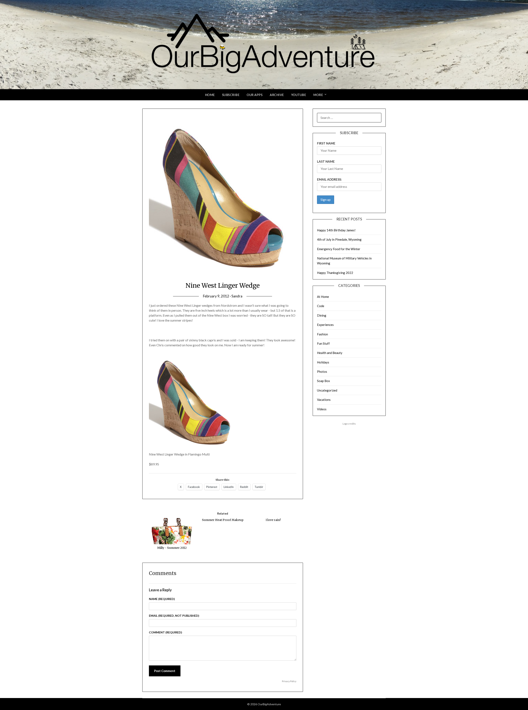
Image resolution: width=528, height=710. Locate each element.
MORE (318, 95)
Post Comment (164, 671)
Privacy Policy (289, 681)
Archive (277, 95)
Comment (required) (165, 632)
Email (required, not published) (174, 615)
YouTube (298, 95)
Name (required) (162, 599)
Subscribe (231, 95)
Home (210, 95)
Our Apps (255, 95)
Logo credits (349, 423)
